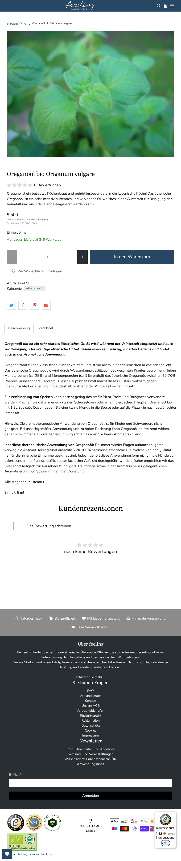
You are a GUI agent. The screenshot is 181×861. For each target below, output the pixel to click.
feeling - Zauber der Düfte (35, 854)
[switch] (165, 843)
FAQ (90, 691)
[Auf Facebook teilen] (22, 305)
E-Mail (15, 774)
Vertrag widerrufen (90, 710)
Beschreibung (19, 328)
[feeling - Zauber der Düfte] (79, 5)
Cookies (90, 730)
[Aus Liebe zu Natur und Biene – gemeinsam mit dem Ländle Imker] (52, 830)
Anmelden (90, 795)
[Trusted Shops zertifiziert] (16, 830)
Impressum (90, 735)
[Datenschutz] (34, 830)
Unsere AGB (91, 705)
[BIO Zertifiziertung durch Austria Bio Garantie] (22, 850)
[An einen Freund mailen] (46, 305)
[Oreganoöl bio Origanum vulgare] (90, 94)
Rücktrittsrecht (90, 715)
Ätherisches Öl (34, 288)
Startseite (12, 23)
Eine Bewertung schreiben (48, 526)
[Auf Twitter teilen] (11, 305)
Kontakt (90, 700)
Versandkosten (39, 219)
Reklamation (91, 720)
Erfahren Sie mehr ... (90, 677)
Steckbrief (45, 328)
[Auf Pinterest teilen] (34, 305)
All (25, 23)
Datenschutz (91, 725)
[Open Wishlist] (7, 854)
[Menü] (173, 814)
